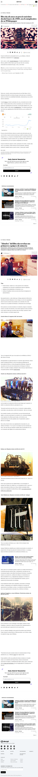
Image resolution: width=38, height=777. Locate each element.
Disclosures (2, 760)
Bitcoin (6, 102)
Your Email (5, 165)
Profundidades (23, 751)
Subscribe (3, 772)
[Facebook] (14, 746)
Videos (11, 753)
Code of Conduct (13, 760)
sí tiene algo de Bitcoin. (9, 663)
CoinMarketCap (17, 107)
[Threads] (8, 746)
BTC (1, 4)
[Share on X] (8, 52)
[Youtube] (8, 748)
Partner (2, 751)
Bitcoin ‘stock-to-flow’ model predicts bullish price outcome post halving (24, 557)
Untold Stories (17, 369)
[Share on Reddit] (17, 52)
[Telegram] (14, 748)
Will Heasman (6, 253)
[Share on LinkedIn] (10, 52)
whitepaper (16, 57)
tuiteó (15, 654)
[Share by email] (12, 52)
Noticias (12, 751)
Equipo (2, 759)
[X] (1, 746)
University (31, 751)
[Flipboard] (11, 748)
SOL (34, 4)
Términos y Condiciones (14, 759)
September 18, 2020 (19, 73)
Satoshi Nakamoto (14, 61)
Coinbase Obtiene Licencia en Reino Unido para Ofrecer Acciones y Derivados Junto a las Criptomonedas (25, 213)
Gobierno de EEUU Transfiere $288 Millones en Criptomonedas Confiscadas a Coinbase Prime (25, 190)
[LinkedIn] (11, 746)
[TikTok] (4, 748)
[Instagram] (4, 746)
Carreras (21, 760)
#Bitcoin (2, 67)
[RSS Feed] (1, 748)
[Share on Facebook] (14, 52)
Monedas (2, 753)
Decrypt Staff (6, 26)
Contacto (21, 759)
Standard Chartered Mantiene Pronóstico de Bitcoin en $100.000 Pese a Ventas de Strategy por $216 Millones (25, 201)
